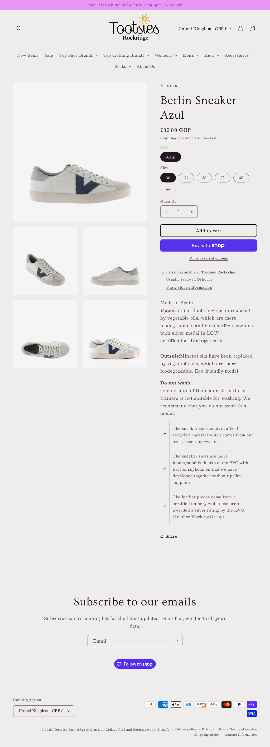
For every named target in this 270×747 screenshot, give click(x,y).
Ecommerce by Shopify (151, 729)
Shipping (168, 138)
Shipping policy (207, 734)
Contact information (241, 734)
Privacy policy (213, 729)
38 (204, 178)
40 (241, 178)
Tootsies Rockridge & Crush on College (86, 729)
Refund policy (186, 729)
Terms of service (243, 729)
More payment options (208, 258)
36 (168, 178)
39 (222, 178)
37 (186, 178)
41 (171, 190)
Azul (171, 157)
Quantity (168, 201)
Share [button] (171, 536)
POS (121, 729)
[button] (19, 28)
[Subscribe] (176, 641)
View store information (189, 287)
